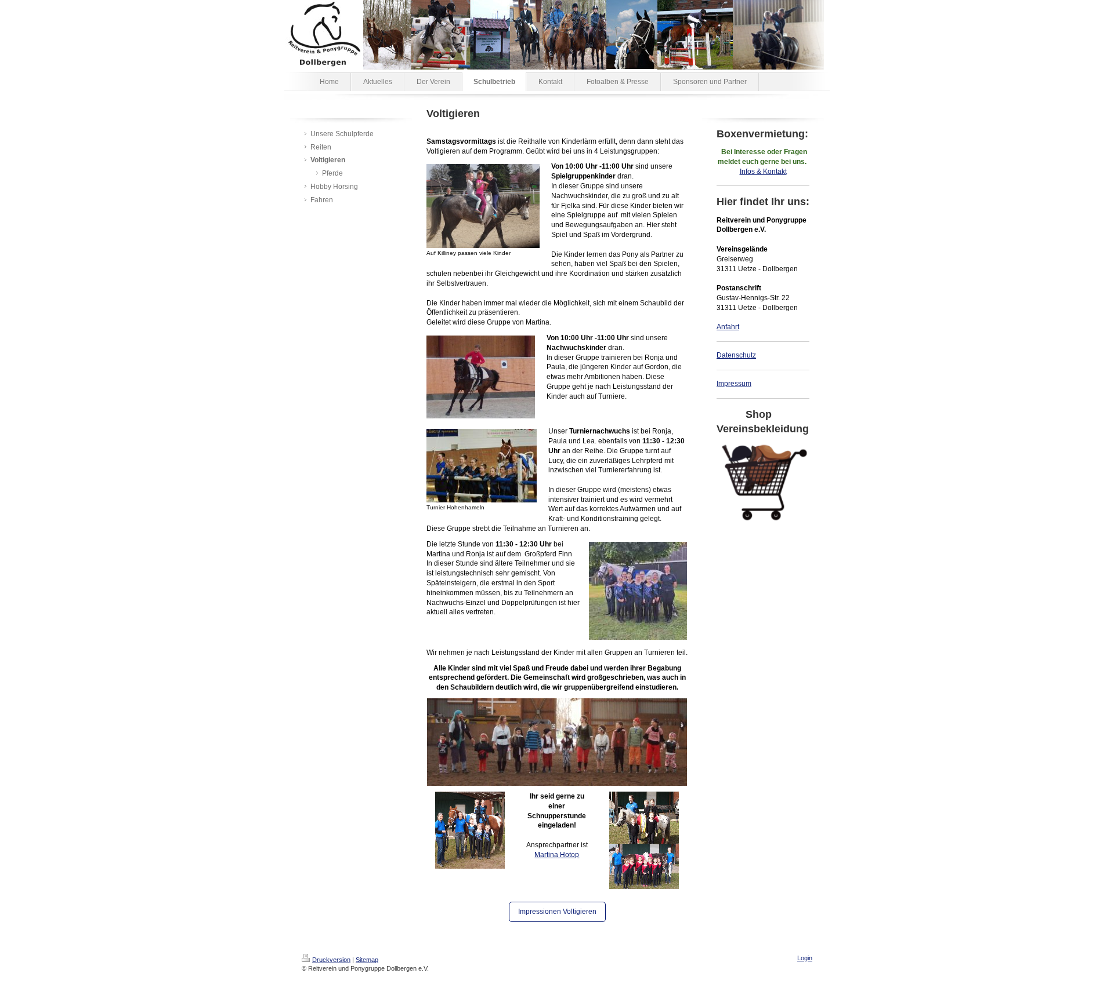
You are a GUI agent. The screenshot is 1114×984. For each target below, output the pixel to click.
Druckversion (331, 959)
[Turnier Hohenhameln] (481, 465)
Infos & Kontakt (763, 171)
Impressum (734, 384)
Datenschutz (736, 355)
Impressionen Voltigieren (557, 912)
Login (804, 957)
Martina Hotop (556, 855)
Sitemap (367, 959)
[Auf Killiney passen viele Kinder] (483, 206)
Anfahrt (728, 327)
